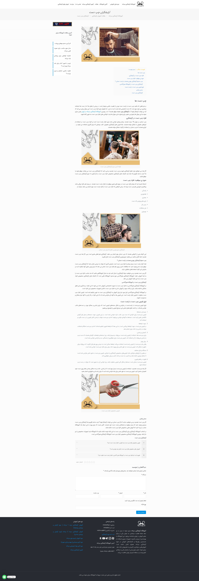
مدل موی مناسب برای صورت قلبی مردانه (62, 49)
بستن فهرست (132, 69)
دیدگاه (143, 475)
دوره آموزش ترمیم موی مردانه (74, 538)
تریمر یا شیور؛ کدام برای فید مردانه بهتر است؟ (62, 64)
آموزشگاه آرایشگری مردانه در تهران (91, 112)
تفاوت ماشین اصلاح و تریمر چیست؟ (62, 72)
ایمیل (120, 493)
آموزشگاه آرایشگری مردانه (116, 16)
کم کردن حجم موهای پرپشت (63, 43)
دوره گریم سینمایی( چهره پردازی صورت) (72, 542)
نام (144, 493)
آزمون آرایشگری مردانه (76, 550)
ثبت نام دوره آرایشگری (108, 534)
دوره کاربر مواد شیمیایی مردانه (74, 546)
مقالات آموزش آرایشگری (98, 16)
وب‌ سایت (96, 493)
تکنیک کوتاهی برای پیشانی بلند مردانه (62, 57)
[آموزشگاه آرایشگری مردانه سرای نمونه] (140, 4)
